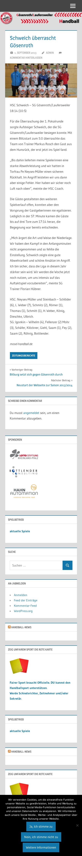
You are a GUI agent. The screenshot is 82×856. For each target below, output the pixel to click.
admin (50, 52)
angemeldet (31, 413)
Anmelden (20, 595)
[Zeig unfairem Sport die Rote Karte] (19, 673)
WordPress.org (23, 611)
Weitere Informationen (41, 847)
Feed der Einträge (25, 600)
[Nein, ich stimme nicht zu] (77, 825)
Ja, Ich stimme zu (41, 826)
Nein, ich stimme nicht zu (41, 837)
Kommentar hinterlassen (26, 57)
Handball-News (21, 627)
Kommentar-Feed (25, 605)
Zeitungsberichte (23, 355)
